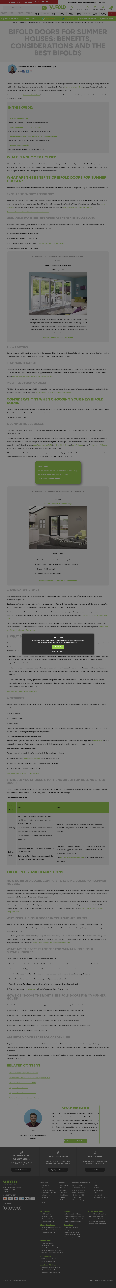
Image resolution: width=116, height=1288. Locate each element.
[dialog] (58, 644)
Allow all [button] (58, 647)
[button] (58, 651)
